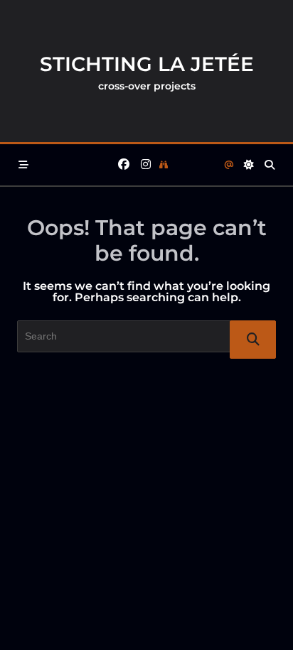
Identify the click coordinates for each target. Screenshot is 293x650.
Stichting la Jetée (147, 64)
